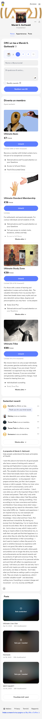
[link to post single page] (21, 613)
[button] (39, 4)
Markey (10, 416)
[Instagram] (4, 589)
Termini (26, 709)
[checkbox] (11, 83)
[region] (21, 66)
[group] (21, 141)
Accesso (33, 4)
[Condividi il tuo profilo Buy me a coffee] (39, 21)
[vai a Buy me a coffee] (2, 4)
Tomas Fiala (12, 422)
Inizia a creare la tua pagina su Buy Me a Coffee (20, 712)
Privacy (17, 709)
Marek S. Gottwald (21, 25)
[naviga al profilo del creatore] (21, 17)
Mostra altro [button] (19, 239)
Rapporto (34, 709)
